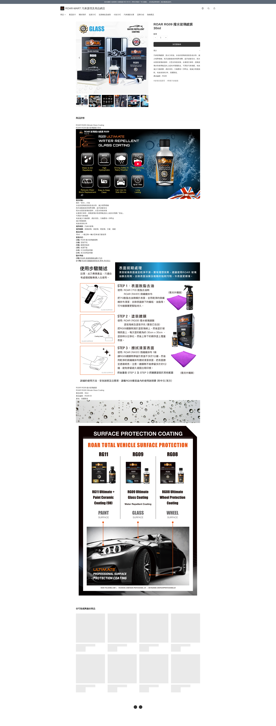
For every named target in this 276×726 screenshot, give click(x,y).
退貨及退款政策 (136, 721)
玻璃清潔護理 (159, 81)
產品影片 (72, 15)
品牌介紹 (140, 15)
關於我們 (82, 15)
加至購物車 (176, 44)
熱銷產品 (150, 15)
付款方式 (117, 15)
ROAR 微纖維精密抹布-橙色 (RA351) (96, 261)
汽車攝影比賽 (129, 15)
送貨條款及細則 (105, 15)
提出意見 (145, 721)
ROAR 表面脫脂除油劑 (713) (91, 258)
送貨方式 (92, 15)
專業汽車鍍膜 (173, 81)
